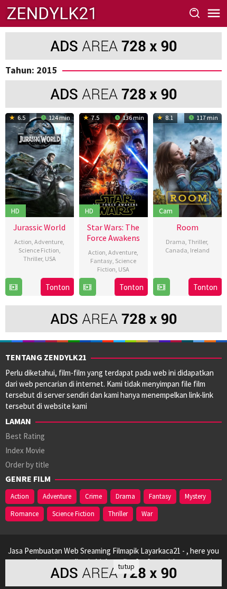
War (147, 513)
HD (15, 211)
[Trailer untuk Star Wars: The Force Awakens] (87, 287)
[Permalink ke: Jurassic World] (39, 163)
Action (23, 242)
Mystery (195, 496)
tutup (126, 566)
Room (187, 227)
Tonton (57, 287)
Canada (176, 250)
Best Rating (25, 436)
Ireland (200, 250)
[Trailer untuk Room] (161, 287)
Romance (25, 513)
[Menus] (214, 13)
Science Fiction (38, 250)
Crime (93, 496)
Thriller (32, 259)
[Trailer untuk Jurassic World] (13, 287)
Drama (175, 242)
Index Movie (25, 450)
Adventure (48, 242)
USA (50, 259)
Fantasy (101, 261)
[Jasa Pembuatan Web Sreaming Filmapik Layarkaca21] (50, 12)
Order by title (27, 465)
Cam (166, 211)
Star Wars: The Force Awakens (113, 232)
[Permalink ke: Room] (187, 163)
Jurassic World (39, 227)
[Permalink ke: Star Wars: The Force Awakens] (113, 163)
